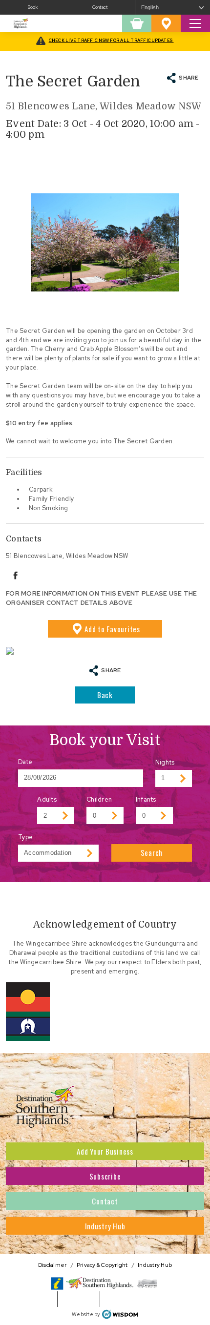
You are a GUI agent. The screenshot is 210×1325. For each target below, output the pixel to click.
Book (32, 7)
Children (99, 799)
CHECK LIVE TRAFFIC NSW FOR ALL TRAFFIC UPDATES (111, 40)
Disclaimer (52, 1264)
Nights (165, 762)
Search (152, 852)
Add (112, 628)
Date (25, 762)
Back (105, 694)
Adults (47, 799)
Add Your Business (105, 1151)
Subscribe (105, 1176)
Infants (146, 799)
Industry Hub (105, 1226)
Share (188, 77)
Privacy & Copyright (102, 1264)
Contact (100, 7)
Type (25, 837)
